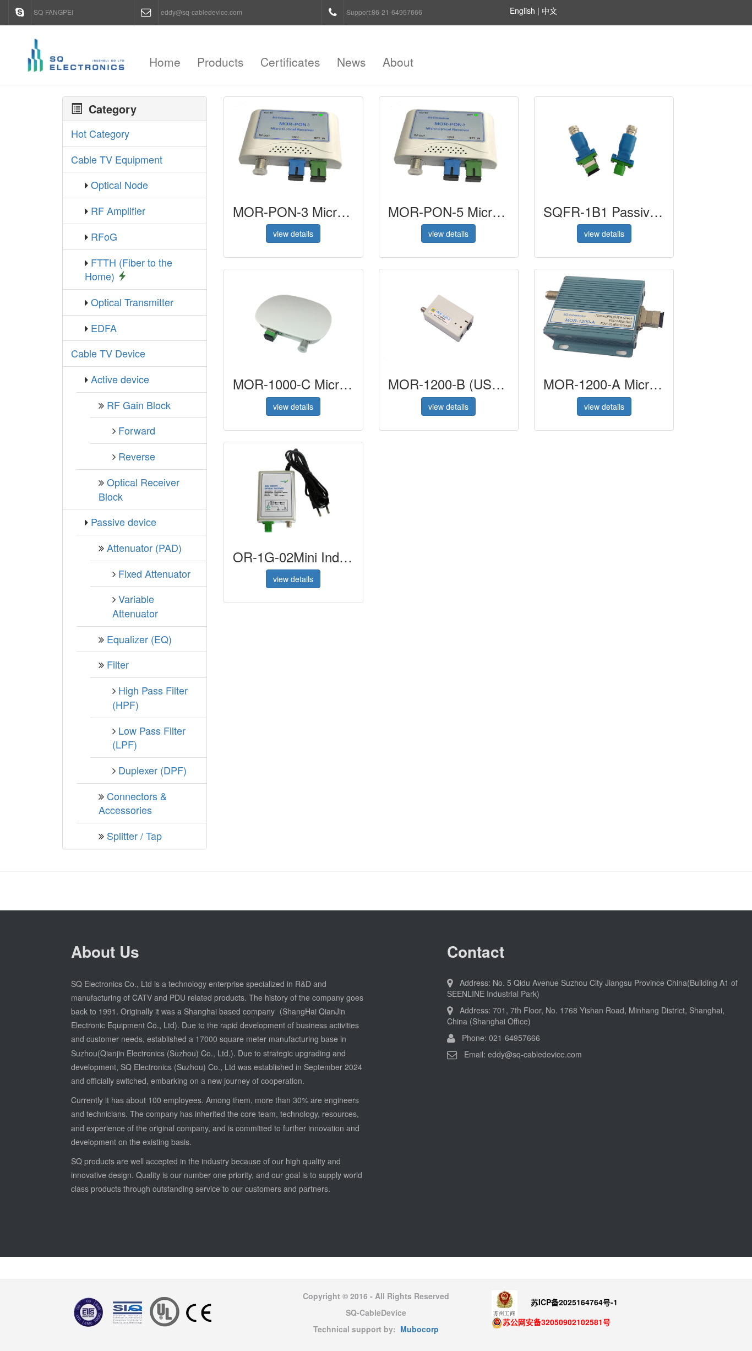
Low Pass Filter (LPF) (149, 737)
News (351, 61)
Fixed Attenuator (154, 573)
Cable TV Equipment (116, 159)
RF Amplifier (118, 210)
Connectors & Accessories (133, 803)
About (398, 61)
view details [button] (293, 233)
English (522, 10)
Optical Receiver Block (139, 489)
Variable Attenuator (135, 606)
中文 (549, 10)
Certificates (290, 61)
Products (220, 61)
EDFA (104, 328)
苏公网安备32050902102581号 (557, 1321)
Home (165, 61)
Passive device (123, 521)
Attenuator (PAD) (144, 547)
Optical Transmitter (132, 302)
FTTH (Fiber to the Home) (128, 269)
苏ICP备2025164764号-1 (574, 1301)
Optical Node (119, 184)
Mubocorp (419, 1328)
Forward (136, 430)
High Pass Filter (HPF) (150, 697)
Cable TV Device (108, 353)
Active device (120, 379)
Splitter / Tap (134, 835)
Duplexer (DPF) (152, 770)
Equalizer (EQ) (139, 639)
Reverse (136, 456)
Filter (118, 664)
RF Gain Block (139, 405)
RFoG (104, 236)
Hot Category (100, 133)
